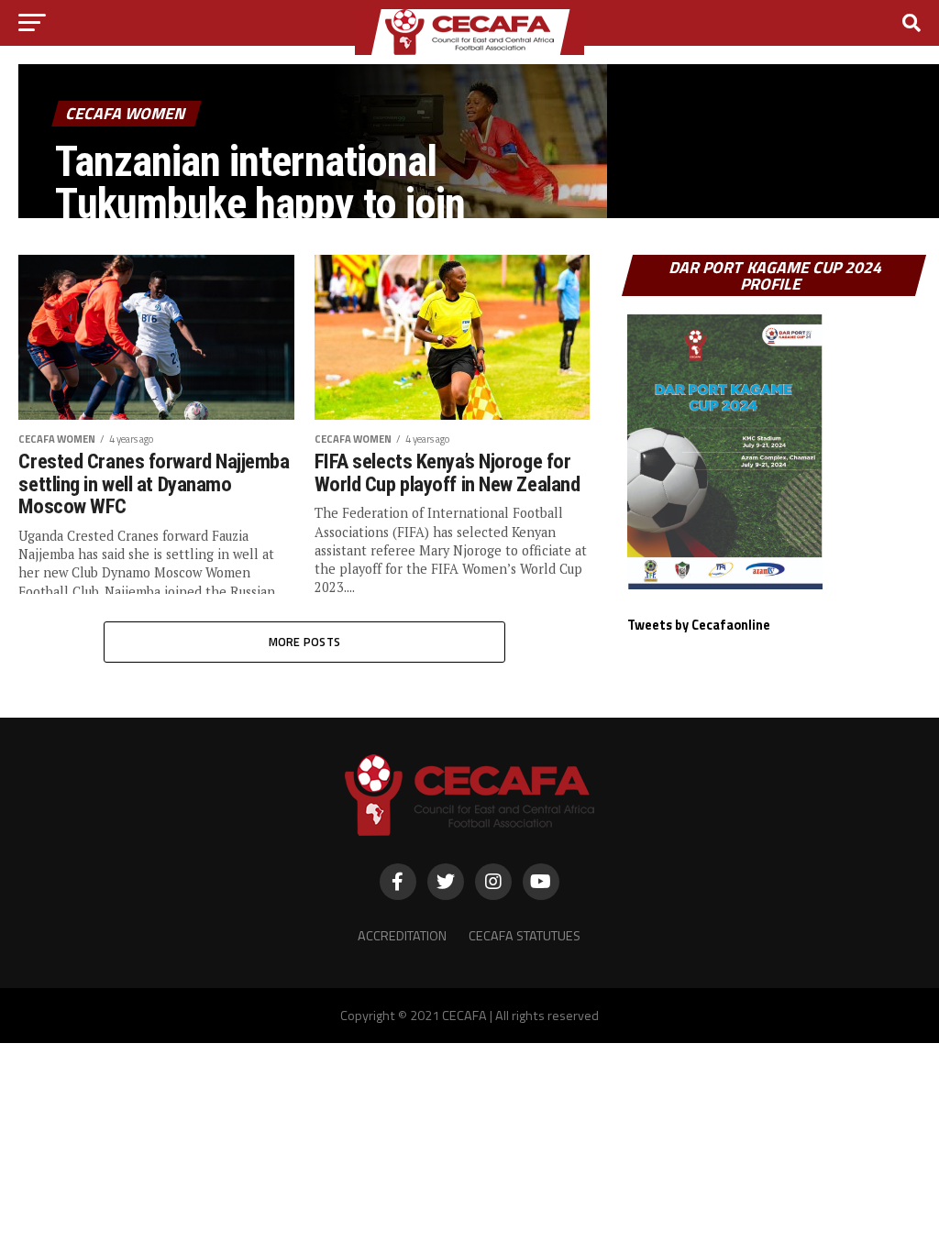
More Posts (305, 641)
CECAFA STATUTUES (524, 936)
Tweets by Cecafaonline (698, 625)
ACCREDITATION (402, 936)
